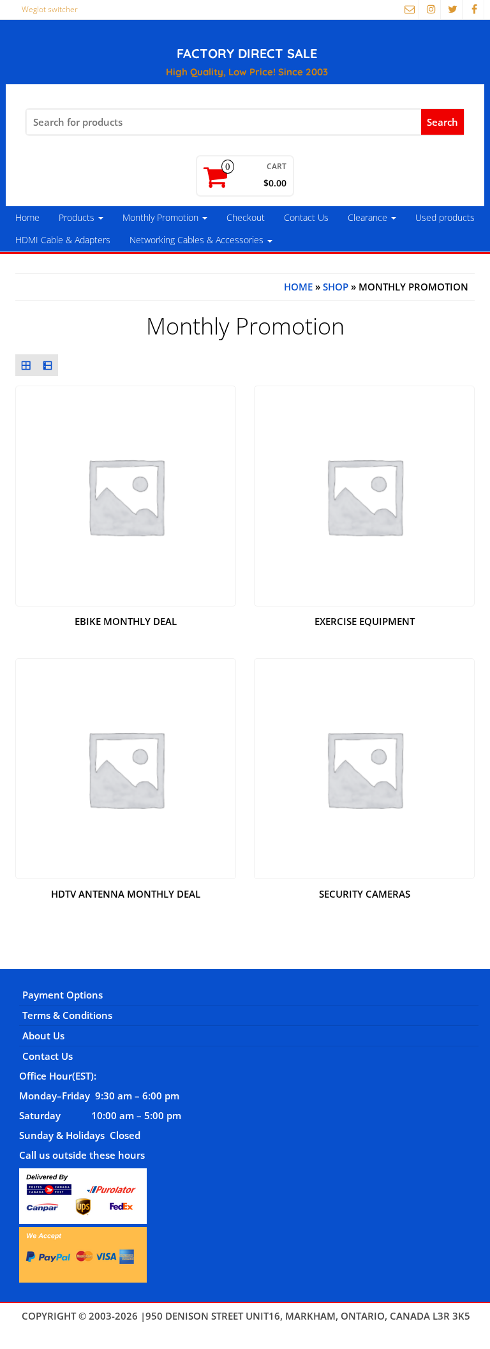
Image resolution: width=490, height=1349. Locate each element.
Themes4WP (246, 1329)
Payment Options (62, 994)
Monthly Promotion (161, 217)
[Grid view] (26, 365)
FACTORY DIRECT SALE (247, 53)
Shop (335, 286)
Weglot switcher (50, 9)
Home (27, 217)
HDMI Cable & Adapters (62, 240)
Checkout (245, 217)
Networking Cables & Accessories (198, 240)
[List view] (48, 365)
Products (78, 217)
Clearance (369, 217)
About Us (43, 1035)
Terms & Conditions (67, 1015)
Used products (445, 217)
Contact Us (306, 217)
